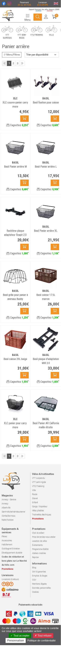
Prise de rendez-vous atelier (43, 537)
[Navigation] (37, 17)
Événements (37, 545)
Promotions (38, 519)
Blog (34, 567)
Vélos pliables (38, 510)
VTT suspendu (38, 478)
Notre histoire (7, 520)
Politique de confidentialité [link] (41, 640)
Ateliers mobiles (39, 553)
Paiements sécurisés (30, 604)
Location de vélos (39, 541)
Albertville (6, 508)
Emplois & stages (39, 576)
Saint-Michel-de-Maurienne (13, 512)
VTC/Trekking (38, 486)
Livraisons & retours (10, 579)
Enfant (35, 502)
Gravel (35, 498)
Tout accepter (21, 635)
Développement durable (12, 553)
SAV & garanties (39, 572)
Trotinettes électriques (41, 514)
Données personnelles (41, 588)
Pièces (4, 536)
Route (34, 494)
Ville (34, 490)
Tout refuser (44, 635)
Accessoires (7, 540)
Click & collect (38, 533)
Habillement (7, 544)
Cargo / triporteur (39, 506)
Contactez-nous (8, 516)
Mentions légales (39, 584)
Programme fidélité (40, 549)
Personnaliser (15, 640)
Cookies (35, 592)
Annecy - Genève (9, 499)
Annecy (5, 503)
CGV (34, 580)
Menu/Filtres (13, 54)
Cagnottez (19, 125)
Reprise (35, 557)
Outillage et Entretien (11, 548)
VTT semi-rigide (39, 482)
